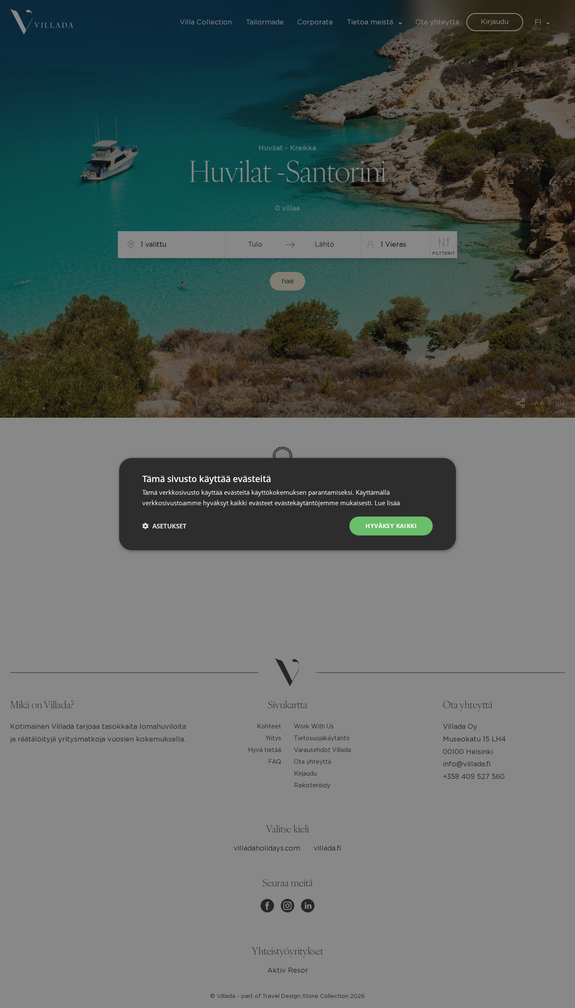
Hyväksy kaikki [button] (391, 526)
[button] (164, 526)
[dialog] (287, 504)
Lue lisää (387, 503)
